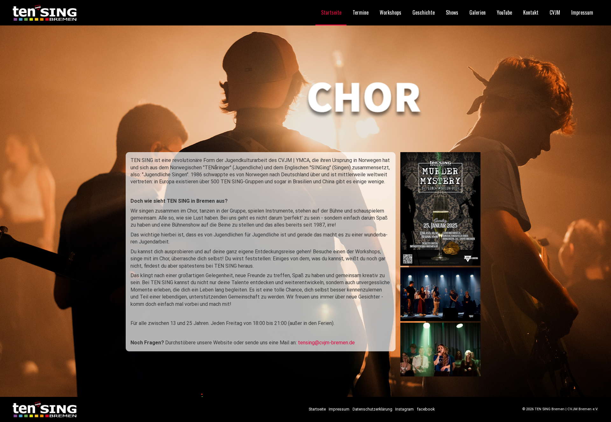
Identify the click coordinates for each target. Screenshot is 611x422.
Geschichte (423, 12)
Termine (361, 12)
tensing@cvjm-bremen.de (326, 343)
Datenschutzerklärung (372, 409)
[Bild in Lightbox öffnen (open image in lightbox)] (440, 209)
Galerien (477, 12)
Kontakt (530, 12)
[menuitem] (331, 12)
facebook (426, 409)
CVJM (555, 12)
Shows (452, 12)
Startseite (331, 12)
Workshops (390, 12)
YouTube (504, 12)
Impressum (582, 12)
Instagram (404, 409)
